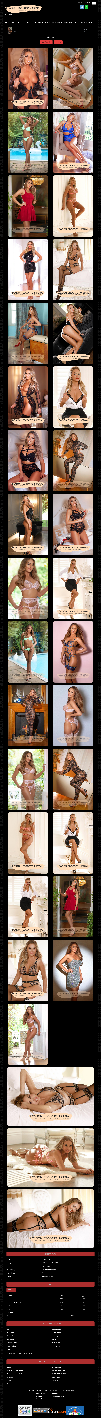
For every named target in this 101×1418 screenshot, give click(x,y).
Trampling (56, 1346)
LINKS (82, 22)
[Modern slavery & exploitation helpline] (57, 1410)
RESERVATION (59, 22)
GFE (8, 1349)
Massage (55, 1336)
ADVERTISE (90, 22)
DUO (41, 22)
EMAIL (76, 22)
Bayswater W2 (47, 1276)
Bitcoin (10, 1381)
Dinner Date (12, 1343)
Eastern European (49, 1269)
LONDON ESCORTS (14, 22)
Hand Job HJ (56, 1329)
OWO (54, 1339)
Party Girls (56, 1343)
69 (8, 1329)
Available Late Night (15, 1370)
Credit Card (56, 1367)
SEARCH (48, 22)
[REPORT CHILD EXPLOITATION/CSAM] (75, 1410)
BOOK (58, 42)
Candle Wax (11, 1339)
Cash (9, 1384)
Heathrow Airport (40, 1398)
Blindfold (10, 1332)
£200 (9, 1367)
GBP (9, 1290)
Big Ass (10, 1377)
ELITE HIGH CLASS (59, 1374)
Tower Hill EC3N (58, 1397)
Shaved (55, 1381)
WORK (69, 22)
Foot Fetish (11, 1346)
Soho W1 (55, 1393)
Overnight (56, 1377)
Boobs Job (11, 1336)
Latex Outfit (56, 1332)
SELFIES (35, 22)
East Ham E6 (41, 1393)
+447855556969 (84, 2)
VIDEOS (27, 22)
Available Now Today (15, 1374)
